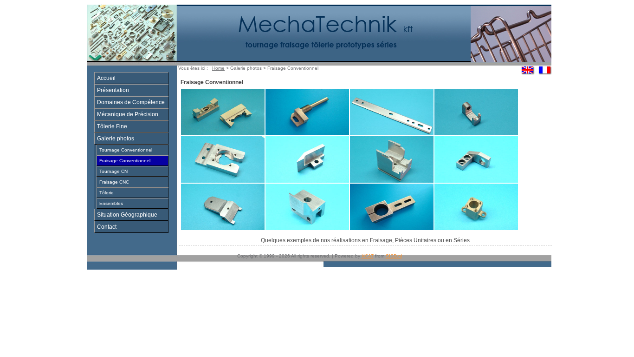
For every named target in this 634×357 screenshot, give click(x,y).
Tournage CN (113, 171)
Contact (106, 227)
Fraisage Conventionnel (124, 160)
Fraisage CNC (114, 182)
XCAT (368, 255)
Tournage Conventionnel (125, 149)
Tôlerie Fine (112, 126)
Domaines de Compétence (131, 102)
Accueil (106, 78)
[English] (528, 73)
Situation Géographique (127, 215)
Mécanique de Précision (127, 114)
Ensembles (111, 203)
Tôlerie (106, 192)
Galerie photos (115, 138)
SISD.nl (394, 255)
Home (218, 68)
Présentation (113, 90)
